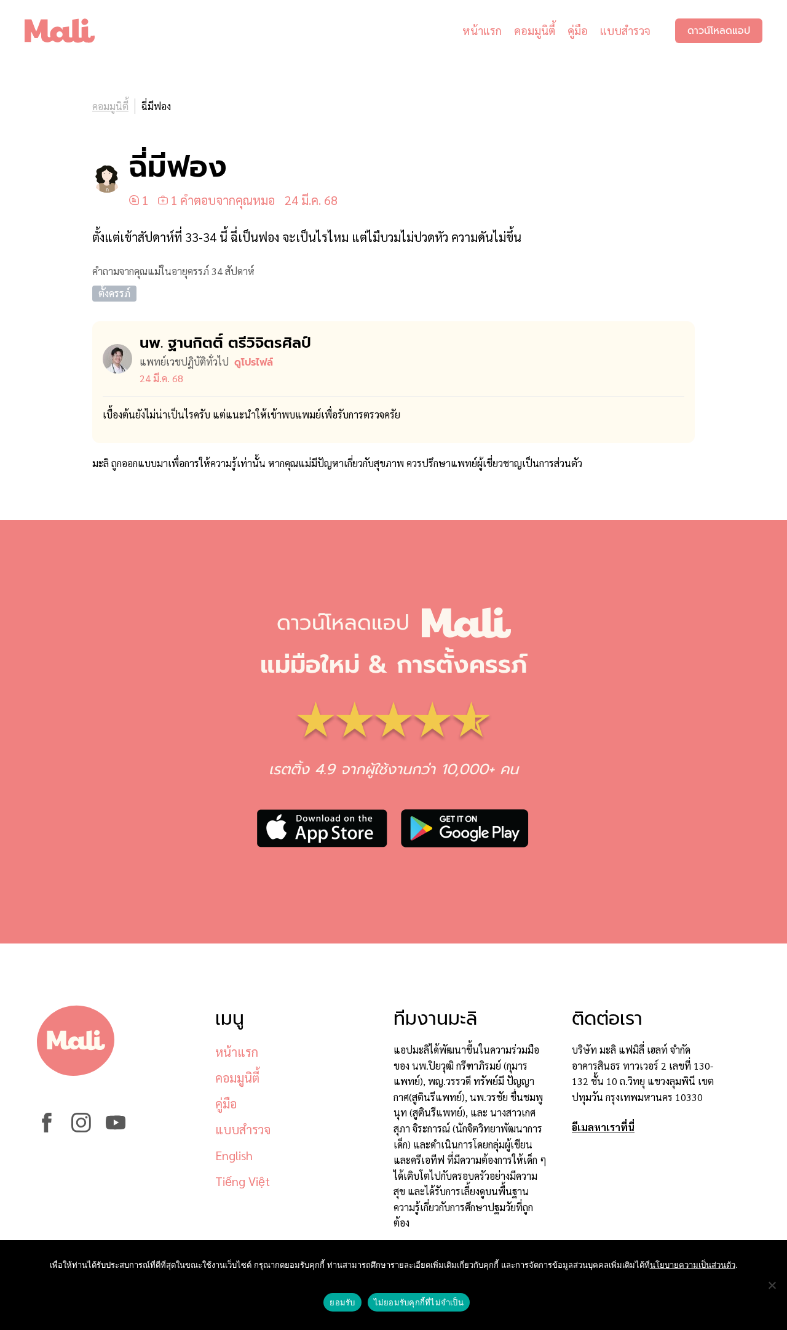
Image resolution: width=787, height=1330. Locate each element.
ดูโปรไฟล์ (253, 362)
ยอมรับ (342, 1302)
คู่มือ (578, 30)
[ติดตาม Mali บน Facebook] (47, 1128)
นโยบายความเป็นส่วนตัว (692, 1265)
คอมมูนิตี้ (534, 30)
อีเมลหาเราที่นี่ (603, 1127)
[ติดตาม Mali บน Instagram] (81, 1128)
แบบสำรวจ (625, 30)
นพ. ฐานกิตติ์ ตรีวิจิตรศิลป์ (225, 343)
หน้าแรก (482, 30)
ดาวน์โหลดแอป (718, 30)
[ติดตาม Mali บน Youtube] (115, 1128)
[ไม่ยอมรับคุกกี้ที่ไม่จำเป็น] (771, 1285)
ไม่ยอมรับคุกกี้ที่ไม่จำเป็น (419, 1302)
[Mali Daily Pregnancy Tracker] (69, 30)
